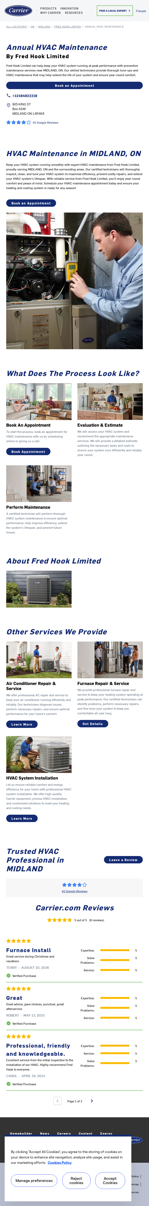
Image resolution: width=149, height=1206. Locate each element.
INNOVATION (69, 8)
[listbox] (74, 1013)
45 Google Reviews (74, 891)
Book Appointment (28, 451)
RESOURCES (74, 13)
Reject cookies (76, 1180)
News (44, 1133)
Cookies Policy (60, 1162)
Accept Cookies (110, 1180)
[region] (68, 1168)
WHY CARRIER (50, 13)
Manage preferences (34, 1180)
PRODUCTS (48, 8)
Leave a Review (123, 860)
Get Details (93, 724)
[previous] (58, 1101)
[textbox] (74, 178)
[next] (92, 1101)
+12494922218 (24, 95)
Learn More (21, 724)
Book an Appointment (74, 85)
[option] (74, 1013)
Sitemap (134, 1184)
